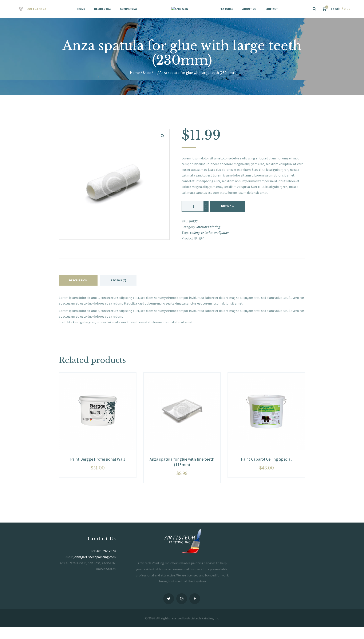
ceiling (194, 232)
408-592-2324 (106, 551)
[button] (162, 136)
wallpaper (221, 232)
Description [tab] (78, 280)
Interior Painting (208, 227)
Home (135, 73)
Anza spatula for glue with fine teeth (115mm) (182, 461)
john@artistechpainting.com (95, 557)
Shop (147, 72)
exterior (207, 232)
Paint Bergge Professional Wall (97, 459)
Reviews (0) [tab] (118, 280)
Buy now (227, 206)
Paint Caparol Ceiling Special (266, 459)
